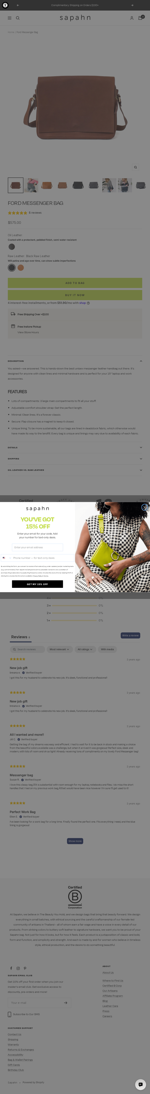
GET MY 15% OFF (37, 584)
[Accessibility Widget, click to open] (5, 5)
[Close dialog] (145, 507)
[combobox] (6, 557)
